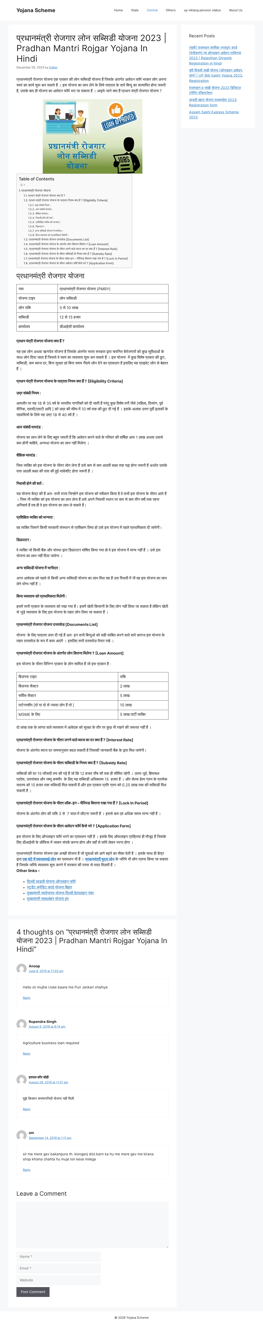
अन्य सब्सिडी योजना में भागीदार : (49, 230)
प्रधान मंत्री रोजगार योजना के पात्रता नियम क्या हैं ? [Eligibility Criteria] (68, 200)
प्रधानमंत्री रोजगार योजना (36, 190)
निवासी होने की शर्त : (45, 217)
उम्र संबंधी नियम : (43, 205)
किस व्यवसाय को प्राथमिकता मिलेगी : (52, 235)
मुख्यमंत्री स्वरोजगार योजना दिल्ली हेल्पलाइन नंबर (60, 893)
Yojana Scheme (35, 10)
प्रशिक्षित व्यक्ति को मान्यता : (48, 222)
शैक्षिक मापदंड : (42, 213)
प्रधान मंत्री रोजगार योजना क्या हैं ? (46, 195)
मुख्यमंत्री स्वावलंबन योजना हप (48, 898)
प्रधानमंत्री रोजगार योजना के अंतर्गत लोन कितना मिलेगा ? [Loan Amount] (68, 244)
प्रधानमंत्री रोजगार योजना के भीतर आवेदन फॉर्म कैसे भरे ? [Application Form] (71, 263)
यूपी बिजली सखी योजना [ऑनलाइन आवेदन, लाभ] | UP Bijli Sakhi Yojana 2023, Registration (216, 75)
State (135, 10)
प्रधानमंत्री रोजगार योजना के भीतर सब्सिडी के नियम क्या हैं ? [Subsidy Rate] (70, 253)
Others (171, 10)
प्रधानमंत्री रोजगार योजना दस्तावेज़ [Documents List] (59, 239)
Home (118, 10)
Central (152, 10)
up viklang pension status (202, 10)
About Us (235, 10)
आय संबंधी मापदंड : (44, 209)
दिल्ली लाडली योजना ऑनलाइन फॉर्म (51, 881)
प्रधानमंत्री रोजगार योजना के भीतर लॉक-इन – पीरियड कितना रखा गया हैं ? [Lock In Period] (78, 258)
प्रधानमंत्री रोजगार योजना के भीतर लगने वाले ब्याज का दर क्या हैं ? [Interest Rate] (73, 248)
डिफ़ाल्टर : (40, 226)
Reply (26, 998)
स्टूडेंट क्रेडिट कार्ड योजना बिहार (49, 887)
